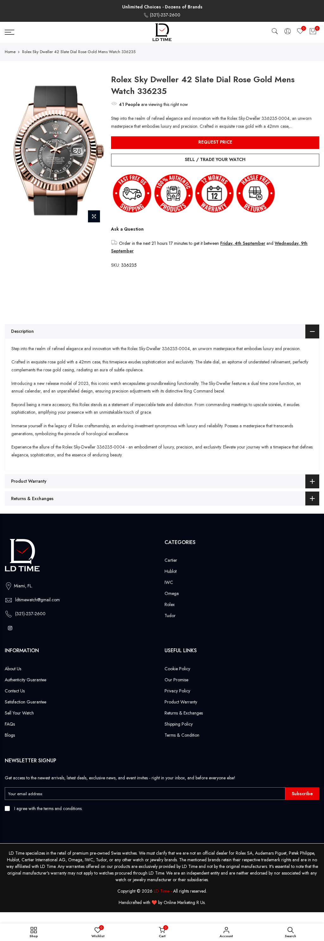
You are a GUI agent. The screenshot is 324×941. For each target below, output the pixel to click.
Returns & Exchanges (184, 713)
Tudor (170, 615)
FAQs (10, 724)
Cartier (171, 560)
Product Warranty (181, 702)
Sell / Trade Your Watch (215, 159)
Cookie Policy (177, 669)
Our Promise (176, 680)
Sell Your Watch (19, 713)
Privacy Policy (177, 691)
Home (10, 52)
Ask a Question (127, 229)
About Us (13, 669)
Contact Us (15, 691)
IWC (169, 582)
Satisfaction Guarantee (25, 702)
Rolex (170, 604)
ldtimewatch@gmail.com (37, 600)
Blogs (10, 735)
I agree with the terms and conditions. (48, 808)
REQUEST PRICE (215, 142)
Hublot (171, 571)
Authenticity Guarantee (25, 680)
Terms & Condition (182, 735)
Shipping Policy (179, 724)
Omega (172, 593)
